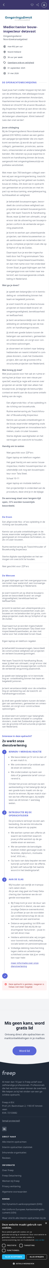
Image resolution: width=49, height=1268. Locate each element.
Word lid (24, 1051)
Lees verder (39, 1240)
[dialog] (24, 1244)
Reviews (6, 1157)
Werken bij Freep (11, 1180)
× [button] (46, 1223)
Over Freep (8, 1170)
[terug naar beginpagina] (24, 1073)
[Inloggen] (44, 5)
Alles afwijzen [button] (37, 1257)
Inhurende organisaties (14, 1152)
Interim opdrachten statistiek (17, 1147)
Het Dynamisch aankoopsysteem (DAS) (22, 1204)
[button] (24, 1263)
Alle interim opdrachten (14, 1141)
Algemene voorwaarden (14, 1191)
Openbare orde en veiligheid (21, 62)
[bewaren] (32, 4)
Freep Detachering (11, 1175)
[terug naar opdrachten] (15, 4)
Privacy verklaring (11, 1186)
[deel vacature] (37, 4)
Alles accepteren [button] (13, 1257)
